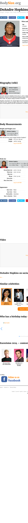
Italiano (24, 391)
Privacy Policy (13, 387)
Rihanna (6, 303)
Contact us (6, 387)
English (13, 391)
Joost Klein (6, 363)
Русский (17, 391)
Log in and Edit (18, 143)
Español (21, 391)
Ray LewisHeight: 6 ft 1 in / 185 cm (19, 303)
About (1, 387)
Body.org (10, 3)
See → (1, 277)
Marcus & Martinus (19, 363)
